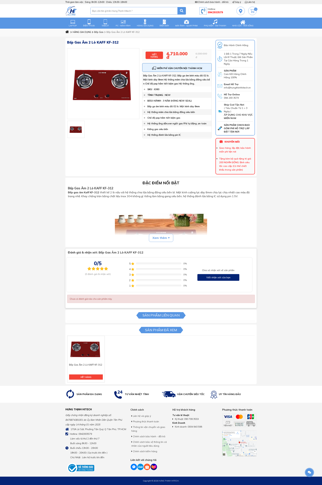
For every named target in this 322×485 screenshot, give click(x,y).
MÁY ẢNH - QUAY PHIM (186, 25)
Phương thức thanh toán (145, 421)
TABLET (105, 25)
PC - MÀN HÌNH (123, 25)
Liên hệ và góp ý (141, 415)
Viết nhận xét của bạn (218, 277)
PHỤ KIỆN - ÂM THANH (215, 25)
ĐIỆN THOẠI (89, 25)
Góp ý (237, 2)
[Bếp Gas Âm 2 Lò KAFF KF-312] (76, 129)
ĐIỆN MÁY (164, 25)
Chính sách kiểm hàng (144, 451)
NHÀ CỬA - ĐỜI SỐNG (242, 25)
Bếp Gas (98, 32)
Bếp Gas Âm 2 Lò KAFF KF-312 (85, 364)
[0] (252, 11)
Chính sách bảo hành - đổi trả (213, 2)
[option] (89, 394)
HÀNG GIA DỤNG (145, 25)
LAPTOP (73, 25)
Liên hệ (251, 2)
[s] (181, 11)
